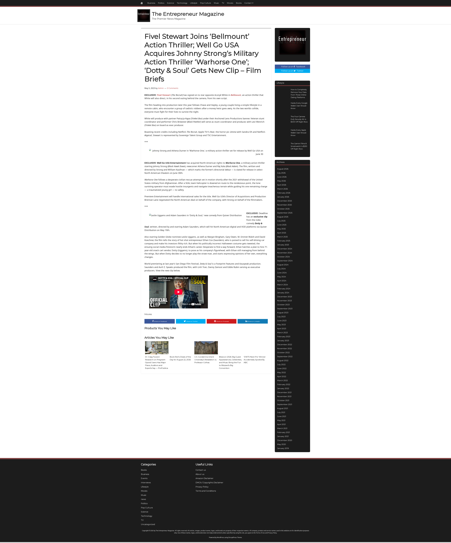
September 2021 (284, 404)
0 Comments (172, 88)
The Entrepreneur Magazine (188, 14)
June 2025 (281, 225)
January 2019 (283, 448)
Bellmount (236, 95)
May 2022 (281, 372)
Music (216, 3)
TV (223, 3)
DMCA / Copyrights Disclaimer (209, 482)
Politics (161, 3)
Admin (161, 88)
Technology (182, 3)
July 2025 (281, 221)
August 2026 (282, 169)
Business (151, 3)
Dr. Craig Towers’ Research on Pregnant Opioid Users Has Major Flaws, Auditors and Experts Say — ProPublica (156, 362)
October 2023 (283, 304)
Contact (248, 3)
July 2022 (281, 364)
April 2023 (281, 328)
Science (170, 3)
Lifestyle (193, 3)
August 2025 (282, 217)
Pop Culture (205, 3)
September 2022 (284, 356)
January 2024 (283, 293)
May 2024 (281, 277)
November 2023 (284, 301)
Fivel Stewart (164, 95)
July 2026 (281, 173)
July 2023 (281, 316)
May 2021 (281, 420)
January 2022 (283, 388)
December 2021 (284, 392)
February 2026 (283, 193)
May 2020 (281, 444)
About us (200, 474)
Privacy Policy (202, 487)
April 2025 (281, 233)
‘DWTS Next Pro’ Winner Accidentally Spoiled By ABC (255, 360)
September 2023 (284, 308)
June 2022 (281, 368)
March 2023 (282, 332)
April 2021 (281, 424)
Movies (230, 3)
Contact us (201, 470)
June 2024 (282, 273)
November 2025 (284, 205)
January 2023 (283, 340)
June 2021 (281, 416)
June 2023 (281, 320)
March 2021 (282, 428)
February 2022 (283, 384)
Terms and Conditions (206, 491)
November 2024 (284, 253)
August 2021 (282, 408)
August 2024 (282, 265)
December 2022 (284, 344)
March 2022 (282, 380)
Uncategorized (148, 524)
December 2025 (284, 201)
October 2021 (283, 400)
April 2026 (281, 185)
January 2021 (283, 436)
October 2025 (283, 209)
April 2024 (281, 281)
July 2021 (281, 412)
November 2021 (284, 396)
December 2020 (284, 440)
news (143, 499)
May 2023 (281, 324)
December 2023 (284, 297)
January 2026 (283, 197)
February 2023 (283, 336)
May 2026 (281, 181)
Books (239, 3)
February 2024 (283, 289)
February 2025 (283, 241)
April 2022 (281, 376)
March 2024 (282, 285)
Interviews (146, 482)
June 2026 (281, 177)
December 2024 (284, 249)
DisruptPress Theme (235, 537)
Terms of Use (260, 533)
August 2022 (282, 360)
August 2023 (282, 312)
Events (144, 478)
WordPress (220, 537)
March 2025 (282, 237)
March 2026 (282, 189)
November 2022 (284, 348)
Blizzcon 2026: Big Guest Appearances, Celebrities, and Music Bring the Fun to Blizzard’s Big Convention (230, 362)
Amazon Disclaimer (204, 478)
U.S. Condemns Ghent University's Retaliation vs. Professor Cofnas (205, 360)
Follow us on (293, 67)
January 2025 (283, 245)
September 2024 (285, 261)
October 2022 (283, 352)
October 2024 (283, 257)
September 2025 (284, 213)
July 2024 (281, 269)
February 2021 (283, 432)
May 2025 (281, 229)
